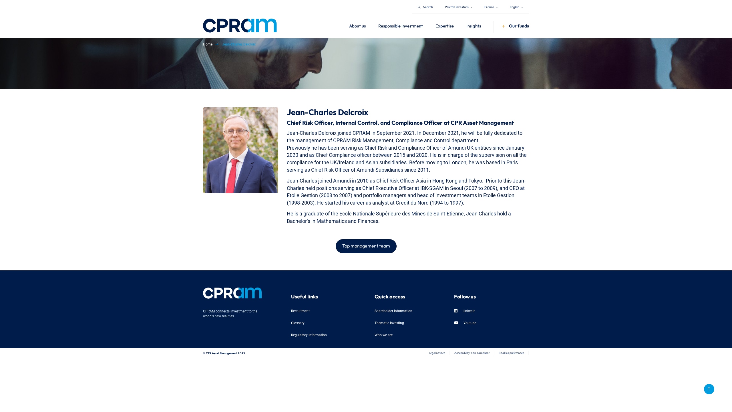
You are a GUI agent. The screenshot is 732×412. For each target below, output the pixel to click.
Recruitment (300, 310)
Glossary (298, 322)
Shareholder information (393, 310)
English (515, 6)
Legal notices (437, 352)
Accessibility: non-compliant (472, 352)
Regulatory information (309, 334)
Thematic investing (389, 322)
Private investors (457, 6)
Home (207, 43)
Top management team (366, 245)
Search (428, 6)
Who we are (384, 334)
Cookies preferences (511, 352)
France (489, 6)
